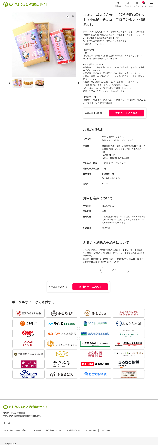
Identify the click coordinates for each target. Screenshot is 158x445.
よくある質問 (91, 430)
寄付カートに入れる (126, 113)
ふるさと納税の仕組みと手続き (15, 430)
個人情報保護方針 (74, 430)
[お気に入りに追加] (73, 16)
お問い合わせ (106, 430)
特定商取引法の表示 (54, 430)
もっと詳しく (114, 270)
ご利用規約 (36, 430)
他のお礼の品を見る (111, 178)
